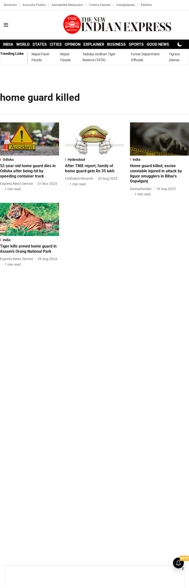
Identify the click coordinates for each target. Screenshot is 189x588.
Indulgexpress (125, 5)
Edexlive (146, 5)
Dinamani (10, 5)
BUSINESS (116, 44)
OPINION (72, 44)
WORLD (23, 44)
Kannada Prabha (34, 5)
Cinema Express (99, 5)
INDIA (8, 44)
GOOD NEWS (158, 44)
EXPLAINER (93, 44)
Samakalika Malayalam (67, 5)
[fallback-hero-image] (29, 139)
